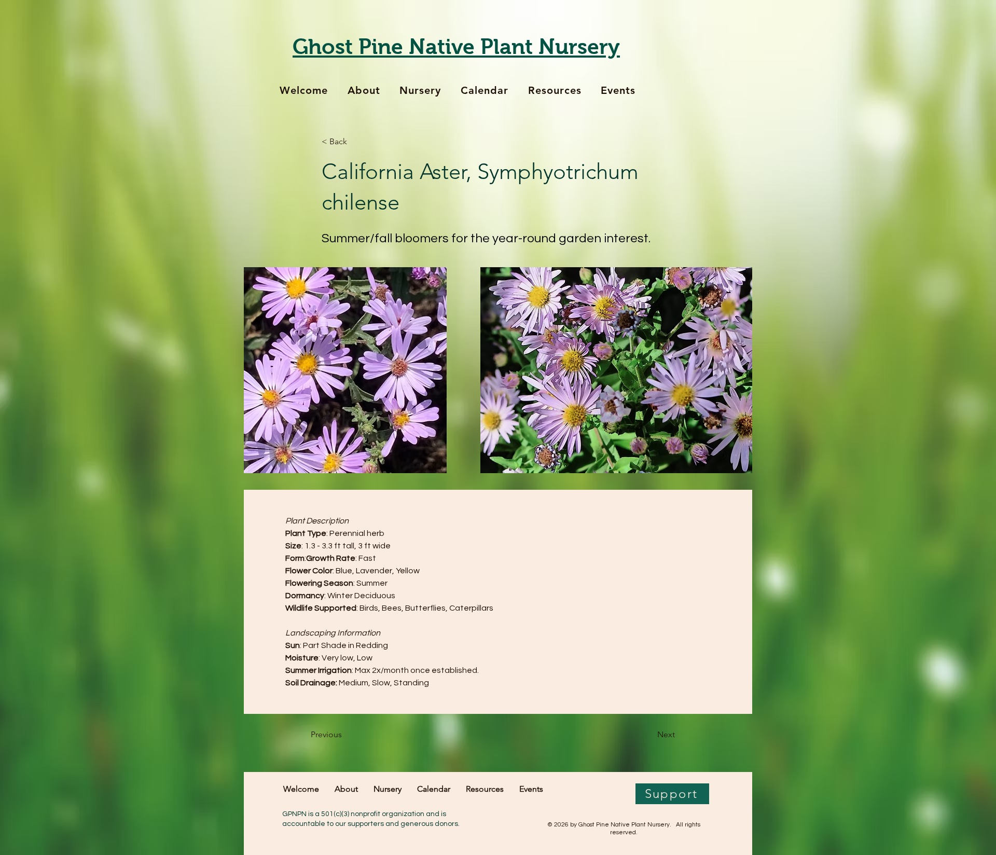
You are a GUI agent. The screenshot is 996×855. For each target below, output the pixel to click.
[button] (356, 141)
